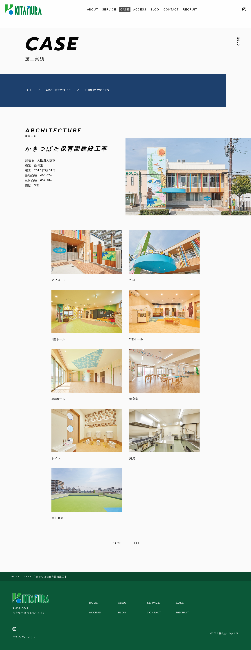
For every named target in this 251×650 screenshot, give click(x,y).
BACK (116, 543)
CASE (124, 9)
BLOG (154, 9)
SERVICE (109, 9)
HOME (93, 602)
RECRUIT (190, 9)
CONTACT (171, 9)
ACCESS (139, 9)
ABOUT (92, 9)
